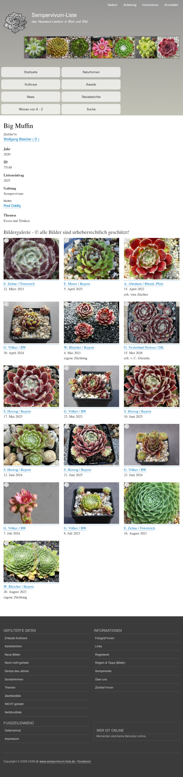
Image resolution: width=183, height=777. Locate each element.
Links (98, 646)
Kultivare (31, 84)
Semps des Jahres (17, 671)
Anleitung (129, 4)
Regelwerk (102, 654)
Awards (91, 84)
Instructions (150, 4)
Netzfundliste (13, 712)
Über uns (101, 679)
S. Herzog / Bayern (17, 411)
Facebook (84, 761)
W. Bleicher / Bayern (79, 347)
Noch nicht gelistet (17, 662)
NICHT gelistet (14, 704)
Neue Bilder (12, 654)
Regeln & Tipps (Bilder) (110, 662)
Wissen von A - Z (31, 109)
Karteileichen (13, 646)
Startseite (30, 72)
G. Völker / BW (15, 347)
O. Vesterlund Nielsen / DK (144, 347)
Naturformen (91, 72)
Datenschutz (13, 730)
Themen (10, 687)
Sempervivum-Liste (54, 14)
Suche (91, 109)
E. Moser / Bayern (77, 283)
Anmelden (171, 4)
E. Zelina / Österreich (19, 283)
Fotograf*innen (104, 638)
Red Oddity (12, 205)
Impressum (12, 738)
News (31, 96)
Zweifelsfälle (13, 696)
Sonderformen (14, 679)
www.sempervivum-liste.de (57, 761)
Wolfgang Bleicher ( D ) (21, 138)
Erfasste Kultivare (16, 638)
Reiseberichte (91, 96)
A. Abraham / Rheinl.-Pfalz (143, 283)
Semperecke (103, 671)
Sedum (112, 4)
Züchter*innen (104, 687)
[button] (31, 278)
